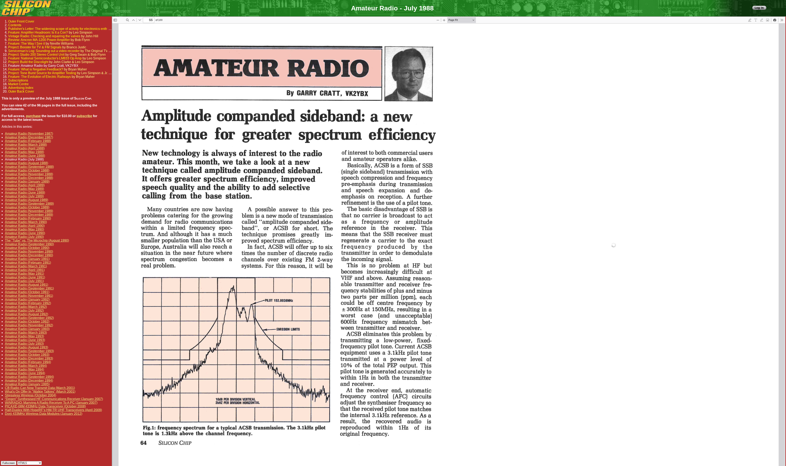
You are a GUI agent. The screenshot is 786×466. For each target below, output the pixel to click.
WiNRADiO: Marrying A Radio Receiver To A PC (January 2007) (51, 402)
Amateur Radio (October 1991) (27, 292)
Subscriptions (18, 80)
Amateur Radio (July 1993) (24, 343)
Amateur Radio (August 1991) (26, 284)
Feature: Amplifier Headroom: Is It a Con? (38, 32)
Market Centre (18, 84)
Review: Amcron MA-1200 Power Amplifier (39, 40)
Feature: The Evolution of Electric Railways (39, 76)
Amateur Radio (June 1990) (25, 233)
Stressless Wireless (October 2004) (30, 395)
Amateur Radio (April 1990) (25, 225)
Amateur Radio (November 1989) (29, 211)
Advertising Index (20, 87)
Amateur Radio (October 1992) (27, 321)
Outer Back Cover (21, 91)
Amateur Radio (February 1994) (28, 362)
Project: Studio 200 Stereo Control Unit (36, 54)
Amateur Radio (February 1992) (28, 303)
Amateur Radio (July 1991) (24, 281)
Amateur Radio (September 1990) (29, 244)
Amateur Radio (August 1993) (26, 347)
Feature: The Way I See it (26, 43)
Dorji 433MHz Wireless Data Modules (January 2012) (43, 413)
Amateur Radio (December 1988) (29, 178)
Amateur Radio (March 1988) (26, 144)
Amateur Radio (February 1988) (28, 141)
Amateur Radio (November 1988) (29, 174)
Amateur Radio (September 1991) (29, 288)
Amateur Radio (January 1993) (27, 329)
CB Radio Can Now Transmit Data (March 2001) (40, 388)
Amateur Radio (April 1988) (25, 148)
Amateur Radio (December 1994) (29, 380)
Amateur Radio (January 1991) (27, 259)
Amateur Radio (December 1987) (29, 137)
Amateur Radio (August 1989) (26, 200)
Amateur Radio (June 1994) (25, 373)
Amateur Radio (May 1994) (24, 369)
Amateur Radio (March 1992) (26, 307)
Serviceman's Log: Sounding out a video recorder (44, 51)
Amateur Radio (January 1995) (27, 384)
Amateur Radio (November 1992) (29, 325)
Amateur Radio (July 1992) (24, 310)
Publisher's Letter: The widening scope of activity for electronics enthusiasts (62, 29)
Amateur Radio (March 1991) (26, 266)
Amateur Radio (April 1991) (25, 270)
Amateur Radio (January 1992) (27, 299)
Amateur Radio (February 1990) (28, 218)
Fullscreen (8, 463)
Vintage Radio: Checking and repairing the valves (44, 36)
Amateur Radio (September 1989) (29, 203)
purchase (33, 116)
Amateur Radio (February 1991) (28, 262)
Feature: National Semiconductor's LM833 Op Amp (45, 58)
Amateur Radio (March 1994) (26, 366)
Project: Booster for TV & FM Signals (34, 47)
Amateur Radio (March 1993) (26, 332)
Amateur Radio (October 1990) (27, 248)
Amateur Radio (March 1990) (26, 222)
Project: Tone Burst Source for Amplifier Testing (42, 73)
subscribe (84, 116)
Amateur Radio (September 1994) (29, 377)
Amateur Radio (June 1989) (25, 192)
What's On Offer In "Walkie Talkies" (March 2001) (40, 391)
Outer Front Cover (21, 21)
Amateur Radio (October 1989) (27, 207)
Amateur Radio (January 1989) (27, 181)
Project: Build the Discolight (28, 62)
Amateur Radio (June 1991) (25, 277)
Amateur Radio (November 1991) (29, 295)
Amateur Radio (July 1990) (24, 237)
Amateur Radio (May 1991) (24, 273)
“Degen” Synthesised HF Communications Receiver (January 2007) (54, 399)
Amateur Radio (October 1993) (27, 354)
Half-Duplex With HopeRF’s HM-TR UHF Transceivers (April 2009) (53, 410)
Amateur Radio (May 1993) (24, 336)
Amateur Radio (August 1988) (26, 163)
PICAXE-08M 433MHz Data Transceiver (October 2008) (45, 406)
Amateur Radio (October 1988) (27, 170)
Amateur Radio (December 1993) (29, 358)
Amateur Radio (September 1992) (29, 318)
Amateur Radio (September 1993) (29, 351)
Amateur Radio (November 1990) (29, 251)
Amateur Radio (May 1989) (24, 189)
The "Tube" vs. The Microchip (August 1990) (37, 240)
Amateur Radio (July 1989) (24, 196)
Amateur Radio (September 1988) (29, 167)
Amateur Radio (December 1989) (29, 214)
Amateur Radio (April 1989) (25, 185)
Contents (14, 25)
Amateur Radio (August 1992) (26, 314)
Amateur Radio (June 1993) (25, 340)
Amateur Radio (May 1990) (24, 229)
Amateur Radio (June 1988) (25, 155)
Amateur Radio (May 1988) (24, 152)
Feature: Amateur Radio (25, 65)
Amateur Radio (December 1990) (29, 255)
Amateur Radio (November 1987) (29, 133)
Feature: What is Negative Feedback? (35, 69)
